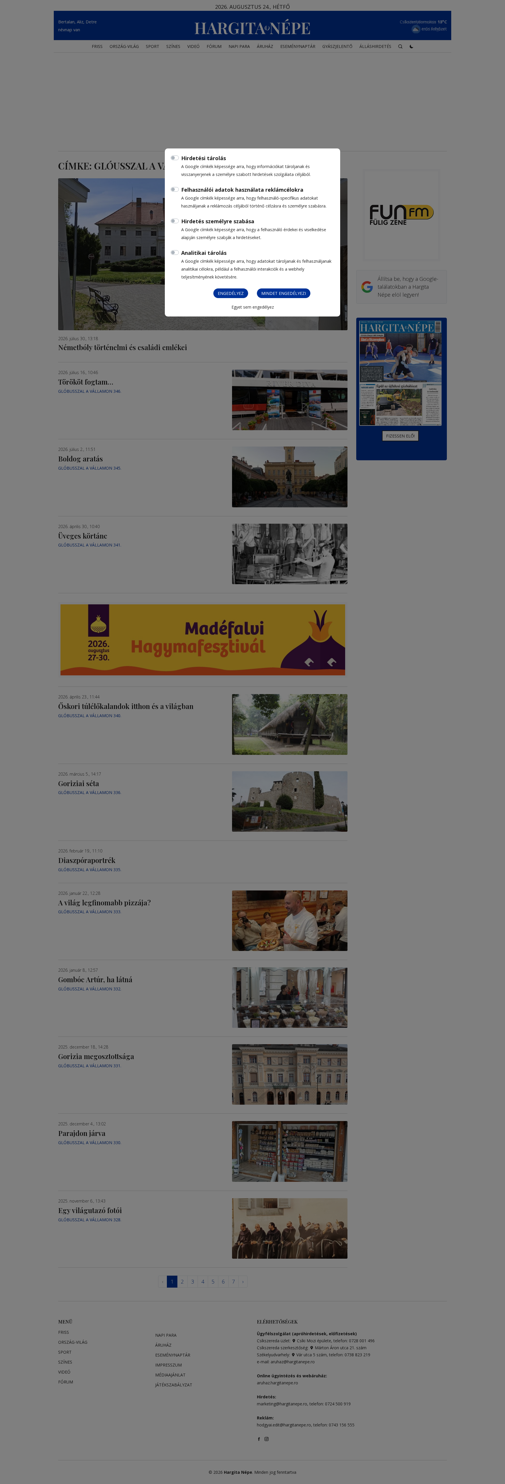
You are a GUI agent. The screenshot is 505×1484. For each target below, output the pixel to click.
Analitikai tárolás (203, 252)
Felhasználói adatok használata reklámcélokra (242, 189)
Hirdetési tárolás (203, 158)
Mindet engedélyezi (283, 293)
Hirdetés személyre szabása (217, 221)
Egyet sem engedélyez (252, 307)
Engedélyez (231, 293)
